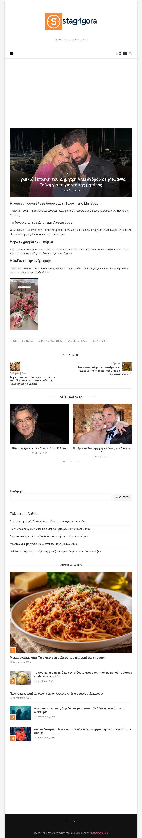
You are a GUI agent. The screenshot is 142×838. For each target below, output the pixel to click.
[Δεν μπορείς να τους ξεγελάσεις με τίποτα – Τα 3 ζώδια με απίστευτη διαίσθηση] (20, 713)
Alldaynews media (99, 832)
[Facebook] (116, 53)
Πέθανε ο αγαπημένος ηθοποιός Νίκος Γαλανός (39, 448)
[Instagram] (120, 53)
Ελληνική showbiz (77, 341)
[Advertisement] (71, 93)
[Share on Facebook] (69, 354)
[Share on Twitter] (73, 354)
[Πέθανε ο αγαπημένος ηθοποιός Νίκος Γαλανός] (39, 424)
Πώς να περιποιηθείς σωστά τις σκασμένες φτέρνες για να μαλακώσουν (50, 528)
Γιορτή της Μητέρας (22, 341)
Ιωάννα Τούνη (99, 341)
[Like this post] (66, 354)
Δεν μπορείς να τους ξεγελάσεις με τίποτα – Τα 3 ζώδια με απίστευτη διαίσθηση (79, 710)
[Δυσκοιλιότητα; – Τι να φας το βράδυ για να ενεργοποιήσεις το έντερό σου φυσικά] (20, 734)
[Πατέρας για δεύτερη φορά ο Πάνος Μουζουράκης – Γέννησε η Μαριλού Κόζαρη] (102, 424)
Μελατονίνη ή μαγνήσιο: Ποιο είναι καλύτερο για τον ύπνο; (43, 544)
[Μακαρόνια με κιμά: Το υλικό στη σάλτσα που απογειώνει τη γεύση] (71, 612)
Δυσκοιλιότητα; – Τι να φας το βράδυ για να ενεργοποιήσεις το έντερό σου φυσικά (82, 731)
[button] (14, 433)
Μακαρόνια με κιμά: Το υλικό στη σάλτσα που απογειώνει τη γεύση (48, 521)
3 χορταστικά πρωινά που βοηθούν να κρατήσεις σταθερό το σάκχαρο (50, 536)
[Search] (130, 53)
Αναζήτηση (17, 491)
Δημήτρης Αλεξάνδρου (50, 341)
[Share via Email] (77, 354)
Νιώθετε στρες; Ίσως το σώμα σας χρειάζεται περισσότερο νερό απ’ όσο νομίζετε (55, 551)
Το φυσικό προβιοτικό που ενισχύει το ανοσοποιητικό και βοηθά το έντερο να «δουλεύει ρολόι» (83, 674)
